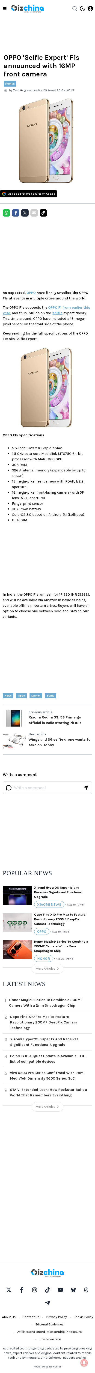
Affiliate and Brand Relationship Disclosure (49, 1332)
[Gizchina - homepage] (27, 8)
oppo (21, 695)
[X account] (9, 1290)
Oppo (41, 931)
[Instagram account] (34, 1290)
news (8, 695)
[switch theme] (82, 8)
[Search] (74, 8)
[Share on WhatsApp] (6, 213)
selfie (57, 313)
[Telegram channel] (47, 1303)
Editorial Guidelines (49, 1324)
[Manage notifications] (84, 1363)
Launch (35, 695)
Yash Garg (19, 90)
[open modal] (90, 8)
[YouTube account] (60, 1290)
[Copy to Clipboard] (43, 213)
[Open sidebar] (4, 8)
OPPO (31, 292)
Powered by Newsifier (47, 1366)
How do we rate (50, 1339)
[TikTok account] (47, 1290)
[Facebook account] (21, 1290)
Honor (43, 958)
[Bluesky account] (73, 1290)
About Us (9, 1317)
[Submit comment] (85, 787)
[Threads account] (86, 1290)
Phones (10, 83)
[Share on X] (25, 213)
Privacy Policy (56, 1317)
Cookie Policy (83, 1317)
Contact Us (30, 1317)
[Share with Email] (34, 213)
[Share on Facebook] (15, 213)
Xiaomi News (49, 904)
